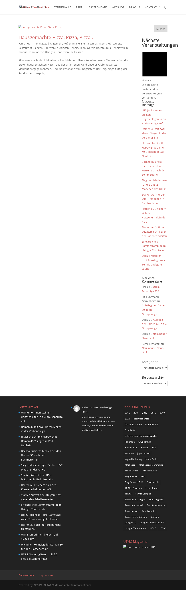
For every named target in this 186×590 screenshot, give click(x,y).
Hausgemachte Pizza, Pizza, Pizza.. (56, 37)
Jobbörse (129, 453)
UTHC (27, 43)
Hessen (144, 447)
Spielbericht (153, 482)
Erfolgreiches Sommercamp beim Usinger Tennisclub (154, 246)
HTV (154, 447)
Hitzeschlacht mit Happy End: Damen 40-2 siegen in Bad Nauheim (39, 441)
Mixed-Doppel (132, 470)
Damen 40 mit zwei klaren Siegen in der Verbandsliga (154, 133)
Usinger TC (130, 522)
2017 (144, 412)
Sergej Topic (131, 476)
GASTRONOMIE (98, 7)
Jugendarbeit (143, 453)
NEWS (132, 7)
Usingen (154, 516)
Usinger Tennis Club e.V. (152, 522)
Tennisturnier (131, 511)
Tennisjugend (156, 499)
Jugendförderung (133, 459)
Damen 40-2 (151, 424)
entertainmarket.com (77, 585)
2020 (127, 418)
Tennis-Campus (143, 493)
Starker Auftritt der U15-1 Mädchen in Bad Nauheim (153, 199)
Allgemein (56, 43)
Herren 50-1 (131, 447)
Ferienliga (130, 441)
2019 (162, 412)
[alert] (154, 74)
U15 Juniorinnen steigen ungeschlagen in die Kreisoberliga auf (42, 417)
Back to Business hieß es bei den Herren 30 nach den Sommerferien (41, 455)
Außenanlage (72, 43)
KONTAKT (151, 7)
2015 (127, 412)
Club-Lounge (113, 43)
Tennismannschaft (134, 505)
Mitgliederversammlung (151, 464)
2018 (153, 412)
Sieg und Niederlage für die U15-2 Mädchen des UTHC (154, 185)
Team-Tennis (151, 488)
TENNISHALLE (62, 7)
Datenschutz (26, 575)
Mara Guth (150, 459)
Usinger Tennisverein (135, 528)
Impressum (46, 575)
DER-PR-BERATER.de (45, 585)
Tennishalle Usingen (135, 499)
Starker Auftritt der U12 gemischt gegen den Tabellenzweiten (154, 232)
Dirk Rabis (130, 430)
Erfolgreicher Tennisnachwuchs (141, 435)
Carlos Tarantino (133, 424)
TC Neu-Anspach (133, 488)
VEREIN (23, 7)
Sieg (143, 476)
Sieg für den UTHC (134, 482)
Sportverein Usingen (56, 48)
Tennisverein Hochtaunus (95, 48)
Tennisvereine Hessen (69, 52)
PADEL (80, 7)
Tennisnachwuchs (156, 505)
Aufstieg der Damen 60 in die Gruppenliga (154, 324)
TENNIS (41, 7)
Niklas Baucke (150, 470)
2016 (136, 412)
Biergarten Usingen (93, 43)
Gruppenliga (144, 441)
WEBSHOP (118, 7)
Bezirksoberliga (141, 418)
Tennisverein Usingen (42, 52)
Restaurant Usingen (31, 48)
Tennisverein (148, 511)
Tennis (74, 48)
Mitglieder (130, 464)
